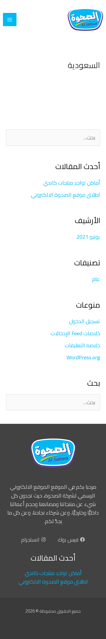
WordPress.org (83, 357)
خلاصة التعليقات (82, 345)
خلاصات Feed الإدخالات (75, 333)
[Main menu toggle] (9, 19)
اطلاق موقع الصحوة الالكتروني (65, 195)
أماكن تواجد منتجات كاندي (71, 183)
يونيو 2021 (88, 237)
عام (96, 279)
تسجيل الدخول (84, 321)
